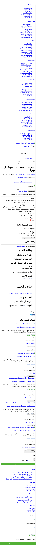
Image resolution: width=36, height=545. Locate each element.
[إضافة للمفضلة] (26, 376)
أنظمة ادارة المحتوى (26, 63)
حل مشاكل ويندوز (27, 120)
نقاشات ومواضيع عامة (26, 498)
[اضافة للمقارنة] (24, 376)
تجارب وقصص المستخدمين (24, 502)
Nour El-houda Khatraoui (28, 447)
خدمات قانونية (28, 9)
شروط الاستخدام (30, 485)
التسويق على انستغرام (26, 45)
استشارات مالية (27, 105)
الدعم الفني (32, 505)
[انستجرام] (29, 535)
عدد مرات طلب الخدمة (29, 233)
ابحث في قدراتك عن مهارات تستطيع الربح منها (19, 479)
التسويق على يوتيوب (26, 52)
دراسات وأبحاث (27, 13)
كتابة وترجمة (31, 130)
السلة (17, 543)
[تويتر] (33, 535)
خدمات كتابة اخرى (27, 139)
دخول (30, 156)
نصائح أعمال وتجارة (26, 14)
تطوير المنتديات (27, 71)
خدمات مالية (28, 11)
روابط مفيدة (32, 482)
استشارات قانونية (27, 102)
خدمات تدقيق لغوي (26, 136)
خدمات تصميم (31, 21)
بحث (24, 543)
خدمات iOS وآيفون (27, 118)
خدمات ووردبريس (27, 74)
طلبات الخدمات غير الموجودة (24, 497)
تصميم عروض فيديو (26, 34)
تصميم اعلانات (21, 246)
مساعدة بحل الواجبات (26, 92)
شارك (33, 314)
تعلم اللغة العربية (27, 94)
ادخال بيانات (28, 123)
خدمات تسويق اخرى (26, 56)
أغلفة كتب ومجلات (27, 24)
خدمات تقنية (31, 113)
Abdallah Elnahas (30, 174)
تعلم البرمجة (28, 83)
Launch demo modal (30, 451)
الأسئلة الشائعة (31, 510)
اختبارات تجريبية (27, 125)
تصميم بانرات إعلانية (26, 26)
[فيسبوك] (34, 535)
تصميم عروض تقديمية (26, 32)
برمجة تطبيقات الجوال (26, 69)
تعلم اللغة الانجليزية (26, 91)
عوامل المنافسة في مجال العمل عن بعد (21, 472)
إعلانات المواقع (28, 44)
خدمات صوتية (28, 16)
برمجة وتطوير (31, 60)
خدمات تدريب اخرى (26, 95)
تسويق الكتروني (31, 40)
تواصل (9, 293)
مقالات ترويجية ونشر (26, 55)
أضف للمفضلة (31, 191)
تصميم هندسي (28, 29)
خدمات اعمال (31, 4)
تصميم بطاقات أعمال (26, 27)
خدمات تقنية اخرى (27, 126)
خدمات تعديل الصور (26, 35)
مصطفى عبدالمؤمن (29, 422)
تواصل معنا (32, 508)
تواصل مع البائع (22, 177)
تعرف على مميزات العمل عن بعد (23, 474)
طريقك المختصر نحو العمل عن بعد (22, 475)
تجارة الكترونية (28, 8)
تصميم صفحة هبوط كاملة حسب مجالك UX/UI (22, 430)
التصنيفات (31, 543)
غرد (31, 314)
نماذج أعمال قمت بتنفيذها (25, 500)
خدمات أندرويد (28, 117)
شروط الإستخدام (30, 489)
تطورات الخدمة (31, 232)
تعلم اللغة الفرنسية (27, 89)
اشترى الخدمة (31, 177)
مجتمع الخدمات (31, 493)
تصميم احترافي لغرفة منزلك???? (26, 356)
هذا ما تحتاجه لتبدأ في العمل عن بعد (22, 477)
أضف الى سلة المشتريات (29, 238)
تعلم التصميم (28, 86)
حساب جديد (28, 158)
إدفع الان (29, 460)
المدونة (33, 469)
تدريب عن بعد (31, 79)
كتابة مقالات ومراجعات (25, 133)
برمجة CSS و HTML (26, 65)
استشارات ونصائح (30, 99)
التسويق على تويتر (27, 47)
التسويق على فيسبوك (26, 50)
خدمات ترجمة (28, 138)
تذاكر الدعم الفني (30, 511)
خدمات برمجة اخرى (26, 76)
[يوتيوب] (31, 535)
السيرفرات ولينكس (26, 122)
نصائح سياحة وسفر (27, 107)
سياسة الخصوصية (30, 487)
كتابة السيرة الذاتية (27, 135)
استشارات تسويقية (27, 104)
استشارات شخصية (27, 108)
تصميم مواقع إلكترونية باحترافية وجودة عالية (23, 381)
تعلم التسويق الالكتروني (25, 84)
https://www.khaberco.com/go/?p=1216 (13, 194)
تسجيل (3, 543)
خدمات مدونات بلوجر (26, 73)
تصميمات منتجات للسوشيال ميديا (23, 182)
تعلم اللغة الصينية (27, 87)
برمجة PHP (29, 68)
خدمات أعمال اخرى (26, 17)
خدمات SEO (28, 53)
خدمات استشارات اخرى (25, 110)
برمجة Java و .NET (27, 66)
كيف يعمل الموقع (30, 490)
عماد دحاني (32, 373)
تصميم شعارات (28, 30)
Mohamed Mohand (30, 397)
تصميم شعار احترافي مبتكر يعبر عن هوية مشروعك (21, 406)
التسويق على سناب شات (25, 48)
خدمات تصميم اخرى (26, 37)
